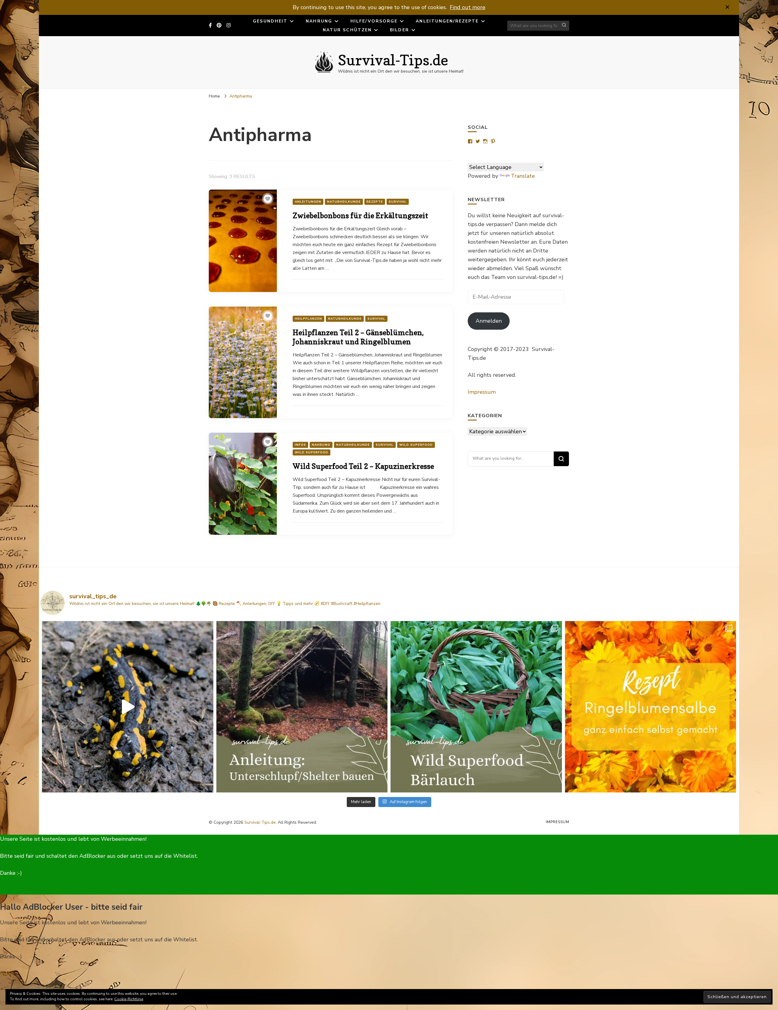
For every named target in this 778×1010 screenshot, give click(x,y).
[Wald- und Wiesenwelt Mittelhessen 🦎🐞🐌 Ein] (127, 706)
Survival (398, 202)
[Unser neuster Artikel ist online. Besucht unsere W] (302, 706)
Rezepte (375, 202)
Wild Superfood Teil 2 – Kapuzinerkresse (363, 466)
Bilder (399, 30)
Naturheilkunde (344, 202)
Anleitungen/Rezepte (447, 21)
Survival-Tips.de (393, 60)
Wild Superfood (416, 445)
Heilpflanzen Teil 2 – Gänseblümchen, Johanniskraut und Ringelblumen (358, 337)
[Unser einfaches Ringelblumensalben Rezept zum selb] (650, 706)
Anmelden (489, 321)
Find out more (467, 7)
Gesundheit (270, 21)
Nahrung (319, 21)
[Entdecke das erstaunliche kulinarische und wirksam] (476, 706)
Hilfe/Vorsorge (374, 21)
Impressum (482, 392)
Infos (300, 445)
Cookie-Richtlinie (128, 999)
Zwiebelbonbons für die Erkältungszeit (360, 215)
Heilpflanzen (308, 319)
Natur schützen (347, 30)
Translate (523, 176)
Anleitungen (308, 202)
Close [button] (7, 973)
